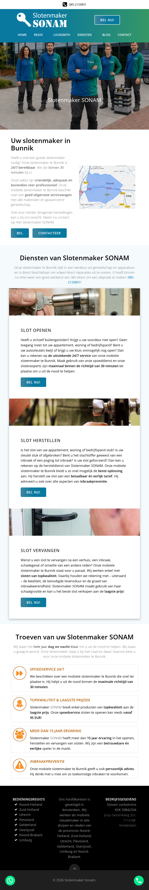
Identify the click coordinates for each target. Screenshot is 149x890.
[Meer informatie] (74, 867)
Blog (106, 35)
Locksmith (61, 35)
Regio (38, 35)
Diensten (84, 35)
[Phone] (139, 880)
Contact (124, 35)
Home (22, 35)
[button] (10, 880)
